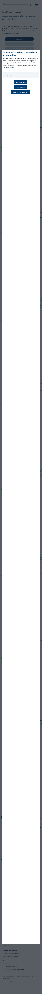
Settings (8, 75)
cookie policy (10, 67)
